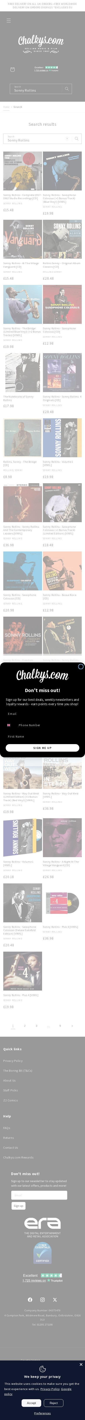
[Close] (81, 1364)
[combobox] (11, 725)
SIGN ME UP (42, 748)
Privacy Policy (50, 1389)
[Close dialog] (81, 666)
